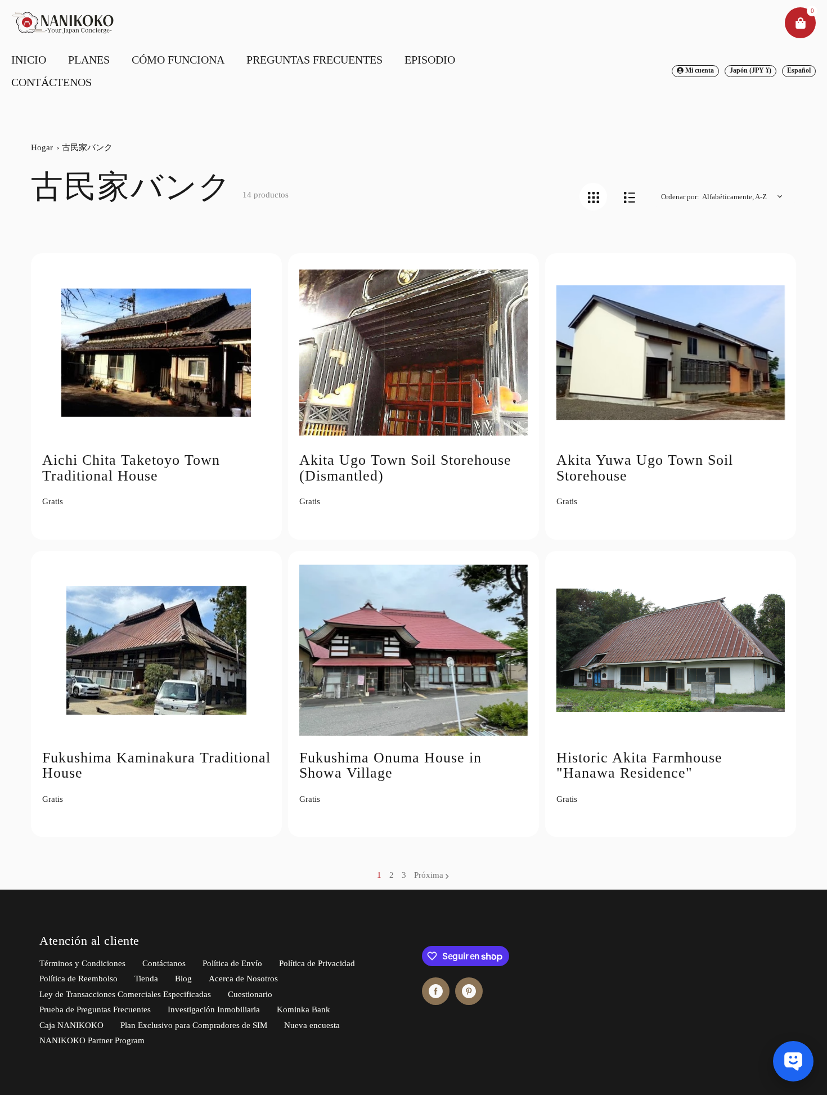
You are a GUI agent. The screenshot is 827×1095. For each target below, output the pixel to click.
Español (799, 70)
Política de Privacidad (317, 963)
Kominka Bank (303, 1009)
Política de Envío (232, 963)
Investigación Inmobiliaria (214, 1009)
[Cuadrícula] (593, 196)
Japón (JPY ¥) (750, 70)
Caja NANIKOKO (71, 1025)
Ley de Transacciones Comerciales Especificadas (125, 994)
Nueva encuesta (312, 1025)
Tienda (146, 978)
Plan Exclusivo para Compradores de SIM (193, 1025)
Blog (183, 978)
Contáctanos (164, 963)
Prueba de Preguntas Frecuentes (95, 1009)
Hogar (42, 147)
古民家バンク (87, 147)
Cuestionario (250, 994)
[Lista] (629, 196)
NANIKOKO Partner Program (92, 1040)
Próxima (428, 874)
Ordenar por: (680, 196)
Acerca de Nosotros (243, 978)
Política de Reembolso (78, 978)
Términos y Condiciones (82, 963)
